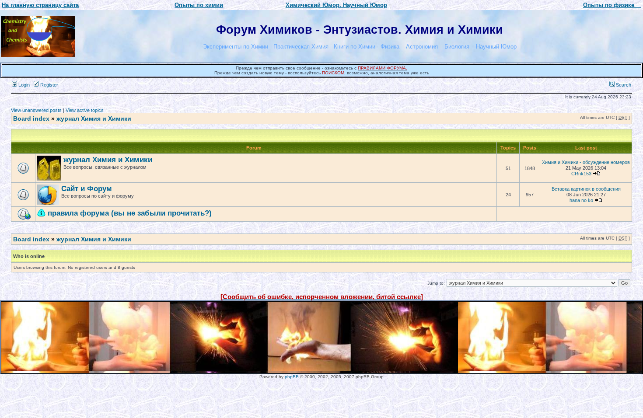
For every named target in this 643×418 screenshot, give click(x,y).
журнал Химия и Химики (93, 118)
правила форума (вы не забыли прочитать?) (130, 213)
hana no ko (581, 200)
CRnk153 (581, 173)
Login (23, 84)
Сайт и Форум (86, 189)
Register (48, 84)
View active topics (85, 110)
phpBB (292, 376)
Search (623, 84)
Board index (31, 118)
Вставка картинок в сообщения (586, 189)
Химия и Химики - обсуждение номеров (586, 162)
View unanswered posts (36, 110)
